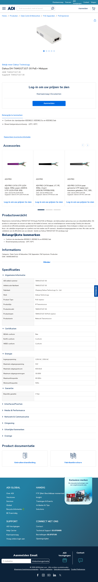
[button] (96, 291)
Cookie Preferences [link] (78, 569)
